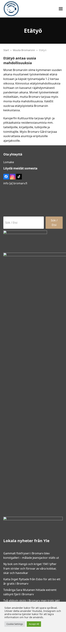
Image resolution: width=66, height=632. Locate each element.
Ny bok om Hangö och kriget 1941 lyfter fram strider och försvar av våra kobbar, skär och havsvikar (29, 568)
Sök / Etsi (54, 222)
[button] (61, 8)
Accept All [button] (34, 624)
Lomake (8, 162)
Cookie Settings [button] (15, 624)
